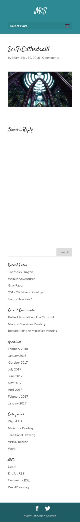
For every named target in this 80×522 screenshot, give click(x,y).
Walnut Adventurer (21, 279)
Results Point (17, 330)
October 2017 (18, 362)
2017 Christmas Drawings (26, 292)
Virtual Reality (18, 442)
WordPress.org (18, 487)
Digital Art (15, 421)
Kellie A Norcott (19, 317)
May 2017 (15, 383)
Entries (16, 473)
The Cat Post (44, 317)
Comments (19, 480)
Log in (12, 466)
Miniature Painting (32, 324)
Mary (15, 57)
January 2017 (17, 403)
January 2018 (17, 355)
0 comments (50, 57)
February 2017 (18, 396)
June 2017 (15, 376)
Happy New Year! (20, 299)
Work (12, 448)
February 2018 (18, 349)
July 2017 (14, 369)
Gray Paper (16, 285)
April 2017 (15, 389)
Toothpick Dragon (20, 272)
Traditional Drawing (21, 435)
